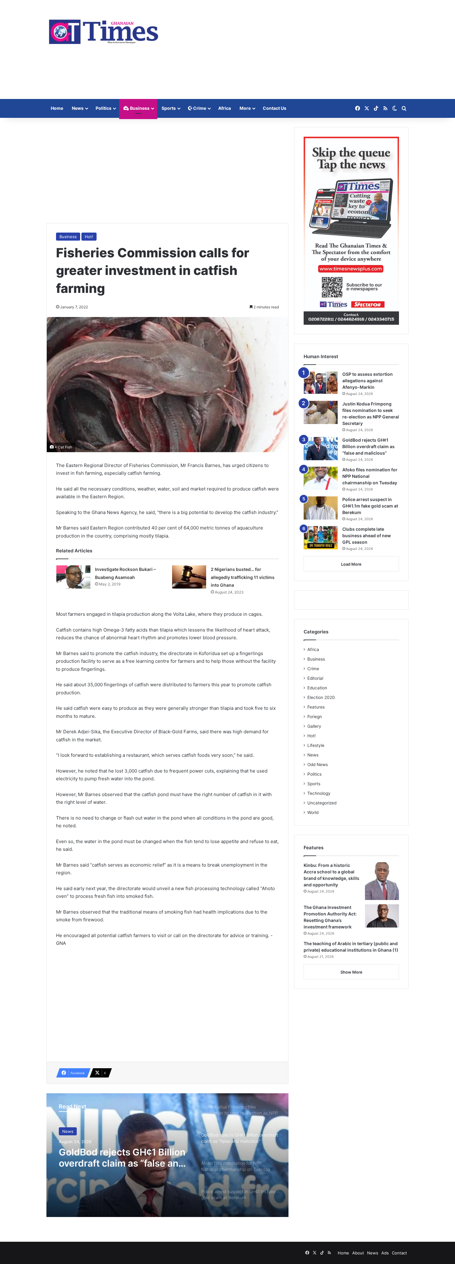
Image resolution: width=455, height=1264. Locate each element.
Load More (351, 564)
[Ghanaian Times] (103, 29)
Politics (103, 108)
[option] (167, 1155)
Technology (319, 793)
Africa (224, 108)
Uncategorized (321, 802)
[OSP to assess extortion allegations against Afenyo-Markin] (321, 382)
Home (57, 108)
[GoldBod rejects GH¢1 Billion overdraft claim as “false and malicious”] (321, 448)
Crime (199, 108)
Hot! (89, 236)
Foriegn (314, 716)
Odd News (317, 764)
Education (317, 687)
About (358, 1252)
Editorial (315, 678)
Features (316, 707)
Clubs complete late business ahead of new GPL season (366, 535)
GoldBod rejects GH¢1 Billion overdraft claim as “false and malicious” (368, 446)
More (245, 108)
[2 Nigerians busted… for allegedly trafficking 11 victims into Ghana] (189, 577)
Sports (169, 108)
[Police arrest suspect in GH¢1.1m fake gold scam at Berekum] (321, 508)
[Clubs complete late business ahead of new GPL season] (321, 537)
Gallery (314, 726)
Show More (351, 972)
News (78, 108)
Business (139, 108)
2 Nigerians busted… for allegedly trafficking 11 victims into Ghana (243, 577)
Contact (399, 1252)
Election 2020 (321, 697)
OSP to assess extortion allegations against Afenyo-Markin (367, 380)
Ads (385, 1252)
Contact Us (274, 108)
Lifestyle (315, 745)
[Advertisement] (289, 49)
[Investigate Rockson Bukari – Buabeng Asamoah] (73, 577)
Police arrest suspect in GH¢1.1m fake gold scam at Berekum (370, 506)
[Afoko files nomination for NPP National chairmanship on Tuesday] (321, 478)
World (312, 812)
